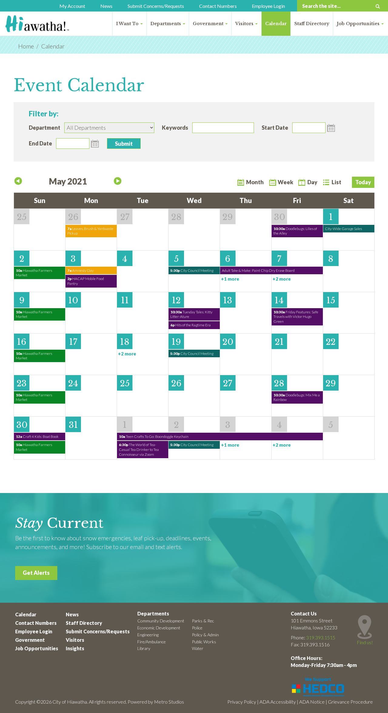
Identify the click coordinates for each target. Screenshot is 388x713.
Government (209, 23)
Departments (166, 23)
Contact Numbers (218, 6)
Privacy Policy (241, 702)
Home (26, 46)
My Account (72, 6)
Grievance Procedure (350, 702)
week (285, 182)
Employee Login (268, 6)
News (106, 6)
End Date (40, 143)
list (336, 182)
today (363, 182)
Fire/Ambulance (151, 641)
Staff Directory (311, 23)
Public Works (204, 641)
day (312, 182)
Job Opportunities (359, 23)
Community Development (160, 620)
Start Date (275, 127)
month (255, 182)
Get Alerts (36, 572)
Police (197, 627)
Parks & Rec (203, 620)
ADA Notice (312, 702)
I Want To (128, 23)
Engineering (148, 634)
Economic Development (158, 627)
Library (143, 648)
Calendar (276, 23)
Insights (75, 648)
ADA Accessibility (277, 702)
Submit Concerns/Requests (156, 6)
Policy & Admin (205, 634)
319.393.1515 (320, 637)
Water (197, 648)
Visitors (245, 23)
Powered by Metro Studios (156, 702)
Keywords (175, 127)
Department (44, 127)
